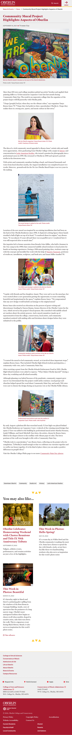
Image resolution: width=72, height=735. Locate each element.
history (62, 151)
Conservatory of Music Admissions (51, 687)
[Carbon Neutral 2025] (36, 709)
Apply (51, 682)
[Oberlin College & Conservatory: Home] (8, 3)
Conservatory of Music (11, 659)
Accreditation (54, 717)
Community (23, 483)
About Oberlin (8, 667)
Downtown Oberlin (10, 483)
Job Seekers (41, 731)
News (18, 9)
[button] (54, 3)
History (41, 483)
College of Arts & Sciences (12, 656)
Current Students (9, 724)
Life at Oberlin (8, 664)
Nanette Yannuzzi (53, 252)
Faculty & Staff (8, 727)
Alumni (40, 724)
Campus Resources (10, 673)
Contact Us (30, 720)
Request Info (9, 682)
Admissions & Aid (9, 662)
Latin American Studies (25, 153)
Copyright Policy (32, 717)
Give (67, 682)
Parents (40, 727)
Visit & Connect (31, 682)
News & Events (8, 9)
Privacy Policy (8, 717)
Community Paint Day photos (51, 453)
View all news (10, 635)
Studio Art (33, 483)
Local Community (9, 731)
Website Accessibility (10, 720)
